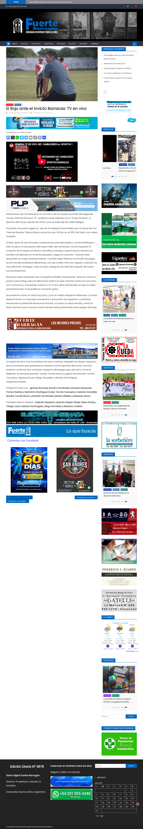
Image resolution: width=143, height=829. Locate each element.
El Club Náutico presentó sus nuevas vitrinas (118, 80)
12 (108, 798)
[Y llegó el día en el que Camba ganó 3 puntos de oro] (119, 387)
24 (97, 807)
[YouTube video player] (31, 497)
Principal (116, 403)
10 (97, 798)
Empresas (95, 44)
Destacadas (109, 695)
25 (103, 807)
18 (103, 803)
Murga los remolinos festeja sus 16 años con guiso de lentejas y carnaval (118, 321)
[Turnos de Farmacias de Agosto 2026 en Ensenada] (119, 148)
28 (121, 807)
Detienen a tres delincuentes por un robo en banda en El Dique (19, 501)
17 (97, 803)
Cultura (107, 315)
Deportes (83, 44)
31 (97, 811)
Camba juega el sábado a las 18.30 (117, 68)
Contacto (36, 44)
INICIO (15, 44)
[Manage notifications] (138, 804)
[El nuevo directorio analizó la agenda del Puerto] (119, 473)
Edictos (24, 44)
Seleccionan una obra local (39, 2)
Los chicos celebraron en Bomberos (118, 73)
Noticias (18, 105)
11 (102, 798)
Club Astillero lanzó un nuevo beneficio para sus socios (119, 57)
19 (109, 803)
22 (127, 803)
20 (115, 803)
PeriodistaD (24, 113)
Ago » (102, 816)
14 (121, 798)
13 (115, 798)
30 (133, 807)
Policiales (61, 44)
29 (127, 807)
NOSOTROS (48, 44)
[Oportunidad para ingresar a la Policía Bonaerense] (119, 679)
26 (109, 807)
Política (72, 44)
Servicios (116, 165)
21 (120, 803)
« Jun (97, 816)
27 (115, 807)
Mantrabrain (48, 827)
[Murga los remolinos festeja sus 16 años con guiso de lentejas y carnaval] (119, 299)
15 (126, 798)
